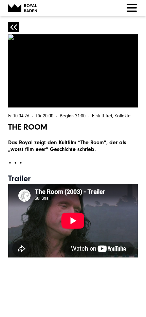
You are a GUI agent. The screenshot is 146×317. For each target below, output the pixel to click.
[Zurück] (13, 27)
